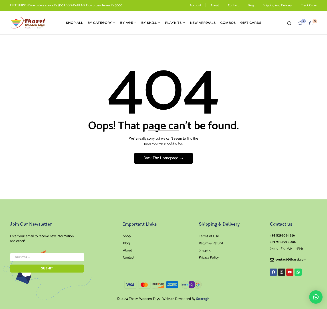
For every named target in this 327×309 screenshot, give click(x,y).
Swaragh (202, 299)
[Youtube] (289, 272)
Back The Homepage (161, 158)
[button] (311, 23)
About (214, 5)
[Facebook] (273, 272)
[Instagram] (281, 272)
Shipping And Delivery (277, 5)
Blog (251, 5)
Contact (233, 5)
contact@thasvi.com (290, 259)
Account (195, 5)
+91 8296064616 (282, 235)
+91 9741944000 (283, 242)
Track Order (309, 5)
